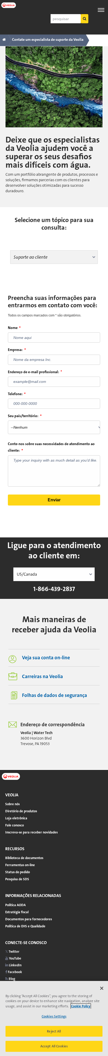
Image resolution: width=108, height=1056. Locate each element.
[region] (54, 1018)
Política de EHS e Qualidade (25, 926)
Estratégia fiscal (17, 912)
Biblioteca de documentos (24, 858)
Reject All (54, 1031)
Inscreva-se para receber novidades (31, 832)
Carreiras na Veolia (42, 676)
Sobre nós (12, 804)
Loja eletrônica (16, 818)
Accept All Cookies (54, 1046)
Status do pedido (17, 872)
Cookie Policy (80, 1006)
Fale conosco (14, 825)
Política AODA (15, 905)
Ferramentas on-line (20, 865)
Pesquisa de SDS (17, 879)
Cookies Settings (54, 1016)
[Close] (101, 988)
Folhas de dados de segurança (54, 695)
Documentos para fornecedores (28, 919)
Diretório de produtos (21, 811)
